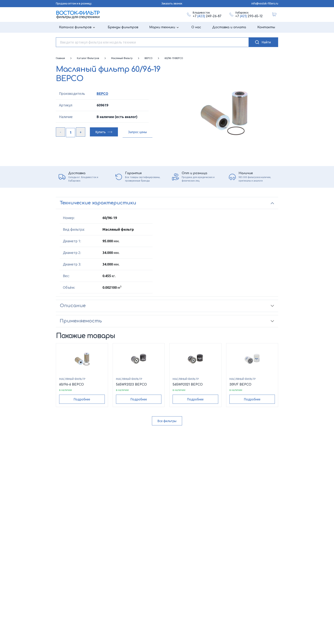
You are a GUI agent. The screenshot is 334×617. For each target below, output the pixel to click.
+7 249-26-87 (207, 16)
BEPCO (102, 93)
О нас (196, 27)
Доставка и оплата (229, 27)
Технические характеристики (98, 203)
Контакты (266, 27)
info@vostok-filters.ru (264, 3)
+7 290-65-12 (249, 16)
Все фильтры (167, 421)
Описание (73, 305)
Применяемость (81, 321)
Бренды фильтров (123, 27)
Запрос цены (137, 132)
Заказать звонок (171, 3)
